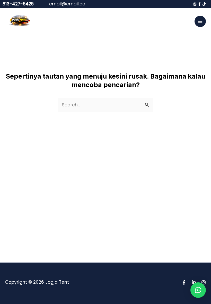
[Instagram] (195, 4)
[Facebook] (199, 4)
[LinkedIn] (193, 282)
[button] (198, 290)
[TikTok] (204, 4)
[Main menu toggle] (200, 21)
